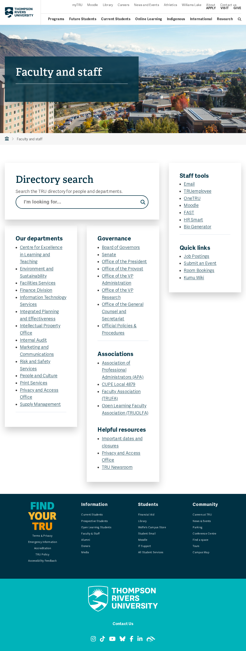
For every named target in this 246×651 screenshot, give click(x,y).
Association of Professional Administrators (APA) (122, 370)
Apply (211, 8)
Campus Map (201, 552)
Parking (197, 527)
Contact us (228, 5)
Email (189, 184)
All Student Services (150, 552)
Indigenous (176, 19)
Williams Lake (191, 5)
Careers (123, 5)
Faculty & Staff (90, 533)
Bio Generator (197, 226)
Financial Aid (146, 514)
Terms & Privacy (42, 535)
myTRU (77, 5)
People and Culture (39, 375)
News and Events (146, 5)
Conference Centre (204, 533)
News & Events (202, 521)
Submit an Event (200, 263)
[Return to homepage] (19, 12)
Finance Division (36, 290)
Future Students (83, 19)
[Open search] (239, 19)
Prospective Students (94, 521)
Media (85, 552)
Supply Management (40, 404)
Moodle (92, 5)
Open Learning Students (96, 527)
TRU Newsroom (117, 467)
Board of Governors (121, 247)
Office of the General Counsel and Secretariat (122, 311)
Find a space (200, 539)
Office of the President (124, 261)
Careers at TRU (202, 514)
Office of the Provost (122, 268)
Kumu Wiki (194, 277)
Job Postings (196, 256)
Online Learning (148, 19)
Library (108, 5)
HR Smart (193, 219)
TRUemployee (197, 191)
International (201, 19)
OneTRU (192, 198)
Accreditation (42, 548)
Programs (56, 19)
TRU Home (7, 139)
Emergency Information (42, 542)
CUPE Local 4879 (118, 384)
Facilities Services (38, 283)
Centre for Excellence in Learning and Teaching (41, 254)
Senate (109, 254)
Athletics (170, 5)
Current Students (115, 19)
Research (225, 19)
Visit (225, 8)
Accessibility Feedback (42, 560)
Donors (85, 546)
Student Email (147, 533)
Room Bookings (199, 270)
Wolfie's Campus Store (152, 527)
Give (237, 8)
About (210, 5)
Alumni (85, 539)
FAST (189, 212)
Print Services (34, 383)
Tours (196, 546)
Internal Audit (33, 340)
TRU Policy (42, 554)
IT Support (144, 546)
